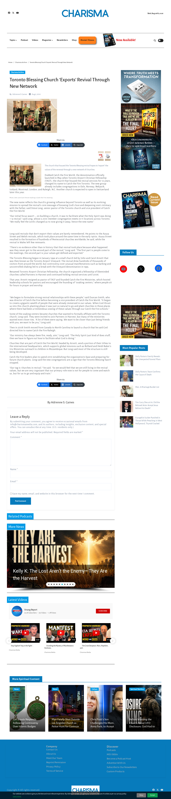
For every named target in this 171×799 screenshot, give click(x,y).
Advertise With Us (116, 762)
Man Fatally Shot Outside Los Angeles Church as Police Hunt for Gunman (66, 723)
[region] (61, 561)
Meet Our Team (54, 758)
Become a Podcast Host (119, 758)
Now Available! (126, 40)
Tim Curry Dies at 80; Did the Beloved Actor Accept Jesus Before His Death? (147, 405)
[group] (25, 638)
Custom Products (115, 771)
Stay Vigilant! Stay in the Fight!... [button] (22, 646)
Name (14, 469)
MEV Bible (112, 754)
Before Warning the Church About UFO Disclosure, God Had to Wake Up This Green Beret (142, 726)
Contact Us (51, 749)
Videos (35, 40)
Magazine (47, 40)
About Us (51, 754)
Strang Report (30, 610)
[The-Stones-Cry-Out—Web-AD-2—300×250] (141, 120)
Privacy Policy (53, 766)
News (16, 689)
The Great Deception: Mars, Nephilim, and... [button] (94, 647)
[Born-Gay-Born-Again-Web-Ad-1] (141, 86)
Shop (74, 40)
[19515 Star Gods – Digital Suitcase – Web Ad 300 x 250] (141, 153)
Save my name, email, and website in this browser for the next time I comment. (53, 494)
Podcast (24, 40)
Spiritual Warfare (137, 689)
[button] (63, 559)
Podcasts (111, 750)
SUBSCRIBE (103, 611)
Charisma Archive (17, 72)
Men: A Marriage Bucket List (147, 387)
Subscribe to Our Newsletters (122, 767)
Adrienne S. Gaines (19, 94)
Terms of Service (54, 771)
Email (14, 481)
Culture (94, 689)
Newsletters (62, 40)
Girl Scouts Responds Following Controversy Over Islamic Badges (25, 723)
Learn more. (17, 796)
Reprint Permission (56, 762)
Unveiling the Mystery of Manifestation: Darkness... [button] (59, 647)
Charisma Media (14, 650)
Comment (16, 437)
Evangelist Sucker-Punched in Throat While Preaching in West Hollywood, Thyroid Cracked (148, 421)
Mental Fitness (87, 40)
